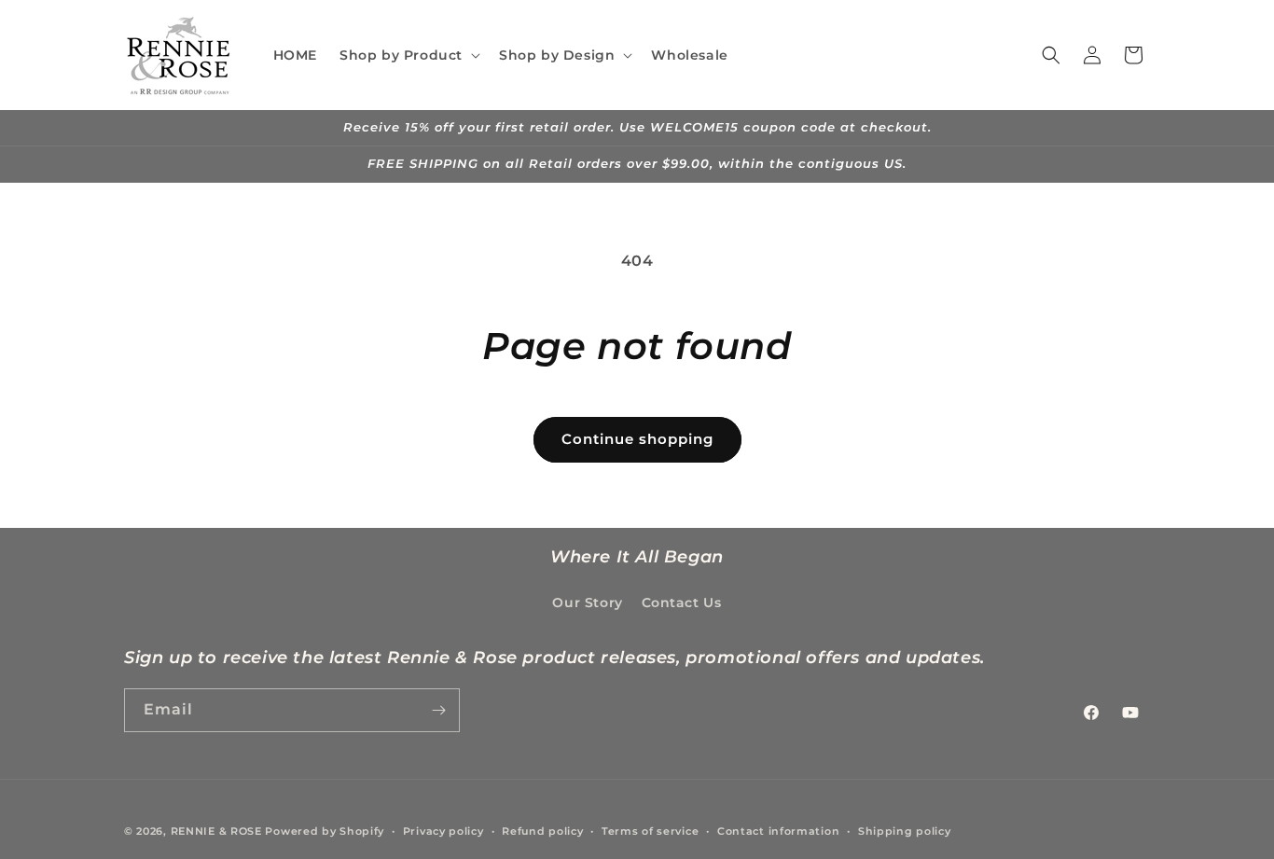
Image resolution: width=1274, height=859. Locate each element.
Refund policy (542, 831)
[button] (408, 55)
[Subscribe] (438, 710)
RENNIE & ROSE (216, 831)
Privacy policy (443, 831)
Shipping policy (904, 831)
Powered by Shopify (324, 831)
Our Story (587, 602)
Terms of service (650, 831)
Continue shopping (637, 439)
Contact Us (682, 602)
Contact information (778, 831)
